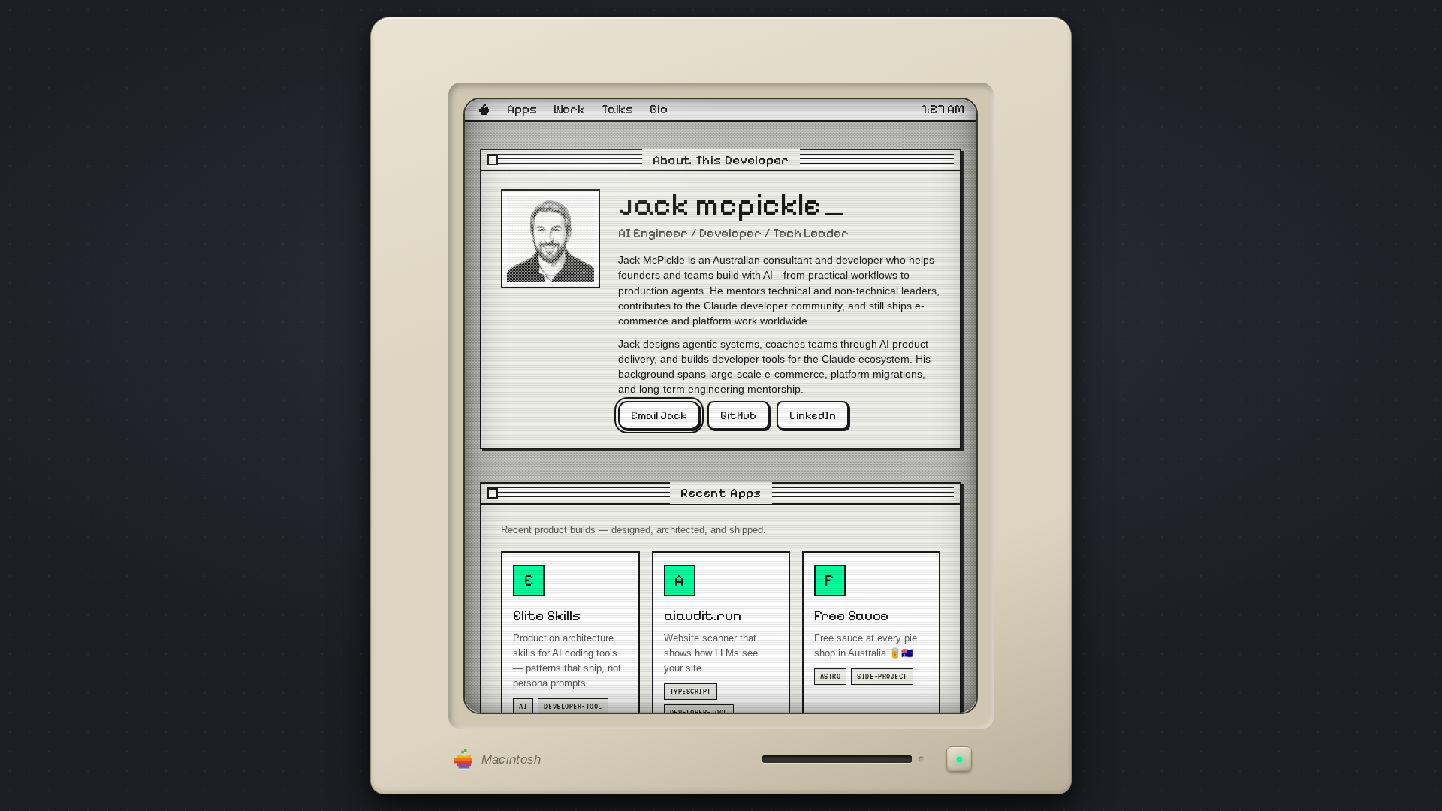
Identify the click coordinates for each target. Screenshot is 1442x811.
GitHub (739, 415)
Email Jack (660, 415)
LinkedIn (813, 415)
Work (569, 110)
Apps (522, 110)
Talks (617, 110)
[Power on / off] (959, 759)
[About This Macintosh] (484, 110)
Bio (659, 110)
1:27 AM (943, 110)
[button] (721, 160)
